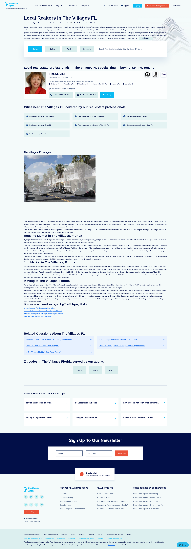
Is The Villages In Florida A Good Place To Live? (118, 339)
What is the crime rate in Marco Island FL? (113, 501)
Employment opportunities (86, 538)
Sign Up (100, 534)
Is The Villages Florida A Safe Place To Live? (43, 352)
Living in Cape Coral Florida (39, 418)
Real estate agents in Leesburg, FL (147, 494)
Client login (71, 538)
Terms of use (61, 538)
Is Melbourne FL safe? (105, 494)
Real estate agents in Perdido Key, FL (148, 505)
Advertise (100, 538)
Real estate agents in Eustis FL (40, 125)
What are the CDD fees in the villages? (37, 316)
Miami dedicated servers (114, 538)
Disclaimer (111, 545)
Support (126, 6)
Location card (65, 505)
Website (106, 95)
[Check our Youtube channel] (31, 505)
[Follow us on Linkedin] (31, 497)
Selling (52, 49)
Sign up (137, 6)
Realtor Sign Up (31, 512)
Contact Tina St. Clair (88, 95)
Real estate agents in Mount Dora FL (140, 125)
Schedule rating (66, 497)
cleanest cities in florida (86, 403)
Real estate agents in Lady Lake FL (41, 116)
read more (145, 38)
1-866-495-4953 (112, 6)
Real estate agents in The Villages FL (91, 116)
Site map (91, 534)
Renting (69, 49)
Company (84, 6)
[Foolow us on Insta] (42, 497)
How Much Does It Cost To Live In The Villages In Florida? (49, 339)
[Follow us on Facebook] (26, 497)
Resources (71, 6)
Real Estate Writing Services (157, 6)
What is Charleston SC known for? (110, 509)
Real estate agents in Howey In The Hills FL (93, 125)
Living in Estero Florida (86, 418)
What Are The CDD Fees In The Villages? (42, 346)
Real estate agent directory (32, 534)
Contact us (82, 534)
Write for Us (177, 6)
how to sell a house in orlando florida (141, 403)
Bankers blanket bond (68, 501)
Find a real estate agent (43, 6)
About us (64, 534)
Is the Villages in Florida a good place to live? (39, 308)
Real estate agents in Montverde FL (41, 134)
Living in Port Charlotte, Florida (138, 418)
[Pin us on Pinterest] (26, 505)
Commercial (87, 49)
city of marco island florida (38, 403)
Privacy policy (49, 538)
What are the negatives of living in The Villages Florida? (43, 313)
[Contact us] (42, 505)
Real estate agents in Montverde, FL (147, 497)
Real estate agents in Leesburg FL (139, 116)
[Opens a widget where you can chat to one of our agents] (183, 545)
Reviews (72, 534)
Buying (35, 49)
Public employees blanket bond (72, 509)
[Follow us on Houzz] (36, 505)
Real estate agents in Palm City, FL (147, 501)
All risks (63, 494)
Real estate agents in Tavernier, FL (146, 509)
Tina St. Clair (57, 73)
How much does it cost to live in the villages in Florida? (43, 311)
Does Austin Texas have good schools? (112, 505)
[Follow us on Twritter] (36, 497)
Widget (129, 534)
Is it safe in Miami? (104, 497)
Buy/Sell (59, 6)
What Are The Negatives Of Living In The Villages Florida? (122, 346)
